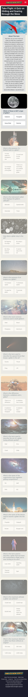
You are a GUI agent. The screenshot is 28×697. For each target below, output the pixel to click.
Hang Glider (8, 123)
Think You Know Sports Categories (14, 682)
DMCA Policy (21, 677)
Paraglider (19, 117)
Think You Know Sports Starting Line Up (14, 681)
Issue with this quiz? (19, 89)
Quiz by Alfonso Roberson (9, 89)
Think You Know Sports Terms (20, 679)
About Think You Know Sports (10, 677)
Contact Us (10, 679)
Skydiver (18, 123)
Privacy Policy (4, 679)
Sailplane (7, 117)
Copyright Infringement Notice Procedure (14, 684)
